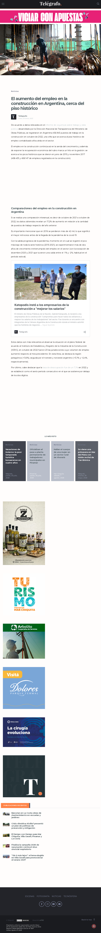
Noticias (15, 91)
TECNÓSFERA (70, 896)
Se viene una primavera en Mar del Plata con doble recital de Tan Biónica (86, 454)
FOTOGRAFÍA (43, 896)
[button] (50, 49)
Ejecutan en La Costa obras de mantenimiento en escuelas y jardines (26, 815)
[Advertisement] (50, 182)
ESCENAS (29, 896)
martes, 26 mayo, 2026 (82, 477)
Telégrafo (22, 116)
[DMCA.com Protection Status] (23, 920)
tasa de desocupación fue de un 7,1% (60, 367)
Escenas (82, 445)
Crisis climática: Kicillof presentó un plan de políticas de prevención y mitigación (27, 826)
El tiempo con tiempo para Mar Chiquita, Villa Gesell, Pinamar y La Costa (26, 836)
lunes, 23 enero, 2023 (25, 118)
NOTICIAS (56, 896)
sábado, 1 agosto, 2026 (59, 477)
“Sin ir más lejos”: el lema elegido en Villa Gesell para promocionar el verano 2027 (27, 857)
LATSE (41, 920)
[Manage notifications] (94, 926)
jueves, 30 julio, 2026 (11, 477)
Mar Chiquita (59, 474)
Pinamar (33, 474)
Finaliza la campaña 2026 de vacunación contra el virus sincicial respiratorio (25, 847)
